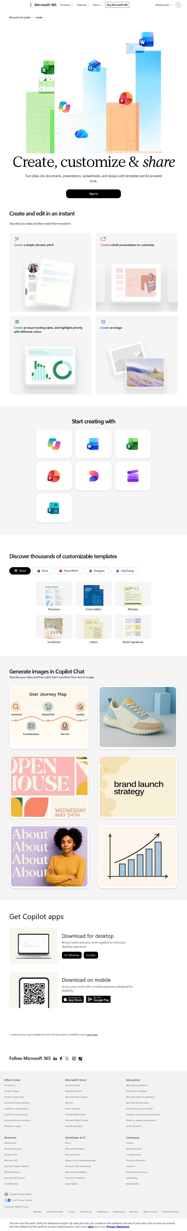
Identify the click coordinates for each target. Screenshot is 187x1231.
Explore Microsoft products (17, 1120)
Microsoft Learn (72, 1154)
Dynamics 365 (10, 1154)
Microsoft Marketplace (76, 1172)
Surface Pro (10, 1085)
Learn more (92, 1034)
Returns (69, 1102)
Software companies (75, 1177)
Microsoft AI (10, 1142)
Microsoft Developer (75, 1148)
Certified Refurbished (75, 1114)
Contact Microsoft (54, 1211)
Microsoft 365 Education (137, 1102)
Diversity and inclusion (137, 1172)
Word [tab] (22, 570)
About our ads (150, 1211)
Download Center (73, 1091)
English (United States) (20, 1194)
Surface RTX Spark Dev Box (17, 1102)
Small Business (11, 1183)
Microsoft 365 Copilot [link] (19, 17)
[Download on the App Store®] (73, 999)
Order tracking (72, 1108)
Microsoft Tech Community (78, 1166)
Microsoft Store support (76, 1097)
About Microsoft (134, 1148)
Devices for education (136, 1091)
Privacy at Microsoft (135, 1160)
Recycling (133, 1211)
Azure (68, 1142)
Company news (133, 1154)
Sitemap (37, 1211)
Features (81, 5)
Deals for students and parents (141, 1120)
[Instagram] (74, 1058)
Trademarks (102, 1211)
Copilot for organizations (16, 1108)
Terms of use (86, 1211)
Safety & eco (119, 1211)
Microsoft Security (13, 1148)
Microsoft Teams (12, 1172)
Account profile (72, 1085)
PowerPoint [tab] (71, 570)
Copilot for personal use (16, 1114)
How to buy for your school (139, 1108)
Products (65, 5)
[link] (50, 272)
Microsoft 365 (10, 1160)
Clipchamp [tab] (127, 570)
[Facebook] (61, 1058)
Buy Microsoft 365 (117, 5)
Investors (130, 1166)
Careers (129, 1142)
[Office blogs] (80, 1058)
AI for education (134, 1126)
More (96, 5)
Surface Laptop (11, 1091)
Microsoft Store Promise (76, 1120)
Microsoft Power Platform (16, 1166)
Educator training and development (143, 1114)
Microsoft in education (137, 1085)
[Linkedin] (55, 1058)
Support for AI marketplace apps (80, 1160)
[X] (67, 1058)
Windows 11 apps (12, 1126)
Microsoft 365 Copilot (14, 1177)
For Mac (91, 955)
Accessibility (132, 1177)
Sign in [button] (93, 193)
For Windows (71, 955)
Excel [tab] (45, 570)
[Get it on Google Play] (98, 999)
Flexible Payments (73, 1126)
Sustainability (132, 1183)
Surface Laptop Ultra (14, 1097)
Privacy (71, 1211)
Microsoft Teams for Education (140, 1097)
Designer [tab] (99, 570)
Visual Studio (71, 1183)
